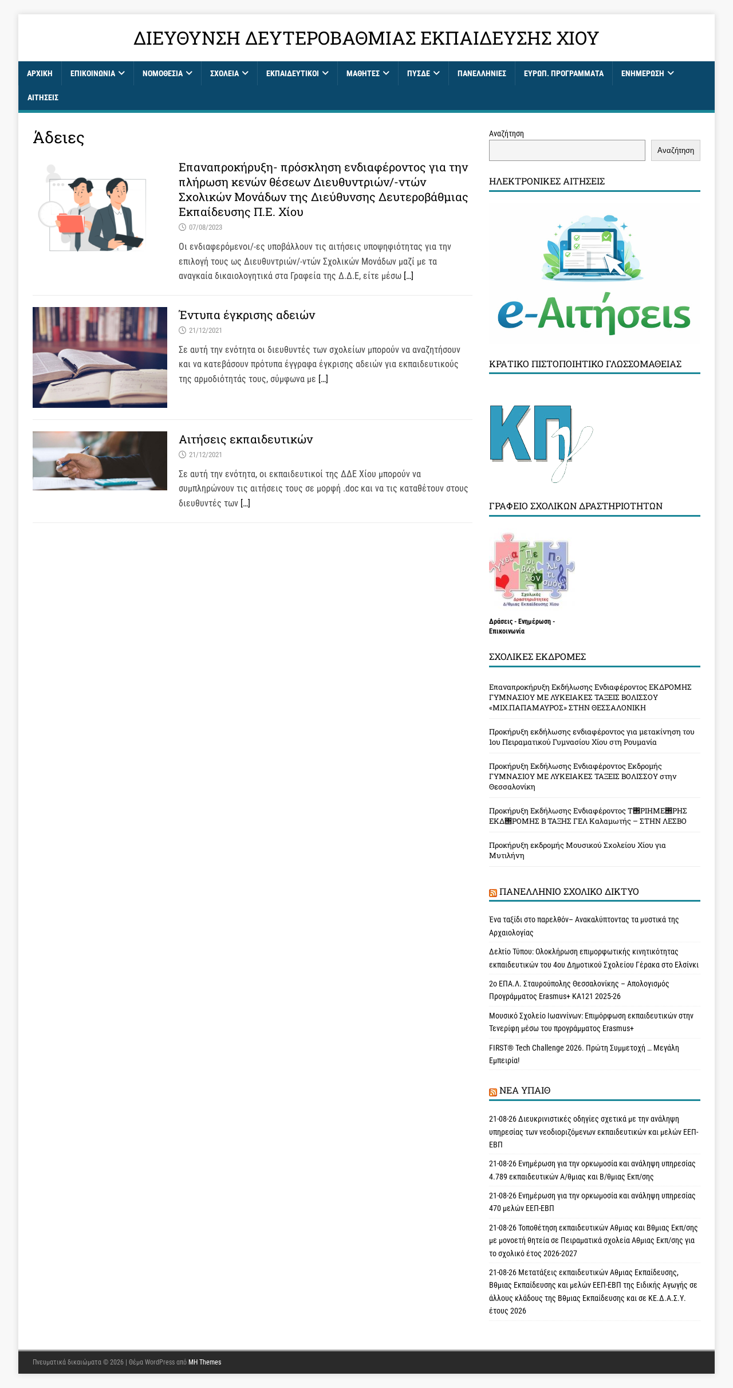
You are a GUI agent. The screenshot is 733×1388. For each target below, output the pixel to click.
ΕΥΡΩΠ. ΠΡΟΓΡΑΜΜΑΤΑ (564, 73)
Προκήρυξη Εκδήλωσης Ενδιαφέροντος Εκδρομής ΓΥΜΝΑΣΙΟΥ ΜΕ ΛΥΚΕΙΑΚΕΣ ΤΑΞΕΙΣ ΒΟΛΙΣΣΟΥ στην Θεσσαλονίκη (582, 776)
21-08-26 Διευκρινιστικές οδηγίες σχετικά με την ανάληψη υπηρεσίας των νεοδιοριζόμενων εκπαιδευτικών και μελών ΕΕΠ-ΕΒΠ (593, 1131)
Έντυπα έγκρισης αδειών (247, 314)
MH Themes (204, 1362)
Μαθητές (363, 73)
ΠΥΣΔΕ (418, 73)
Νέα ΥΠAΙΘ (524, 1090)
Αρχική (40, 73)
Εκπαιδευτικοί (292, 73)
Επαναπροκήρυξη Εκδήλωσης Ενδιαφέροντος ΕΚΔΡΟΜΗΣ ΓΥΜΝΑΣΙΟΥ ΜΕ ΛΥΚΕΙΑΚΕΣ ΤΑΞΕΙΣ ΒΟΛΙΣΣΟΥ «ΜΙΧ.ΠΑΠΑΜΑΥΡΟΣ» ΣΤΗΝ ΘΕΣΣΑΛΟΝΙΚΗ (590, 697)
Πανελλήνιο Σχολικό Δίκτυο (569, 891)
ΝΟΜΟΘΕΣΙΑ (163, 73)
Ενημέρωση (642, 73)
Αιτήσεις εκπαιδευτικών (246, 438)
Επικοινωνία (92, 73)
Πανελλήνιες (482, 73)
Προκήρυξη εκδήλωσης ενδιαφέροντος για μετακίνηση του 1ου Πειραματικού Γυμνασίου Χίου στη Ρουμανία (592, 736)
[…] (408, 275)
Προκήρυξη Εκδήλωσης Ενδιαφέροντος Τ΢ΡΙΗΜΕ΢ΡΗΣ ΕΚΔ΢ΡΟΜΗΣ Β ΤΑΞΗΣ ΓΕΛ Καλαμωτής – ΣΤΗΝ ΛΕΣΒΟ (588, 815)
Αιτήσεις (42, 97)
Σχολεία (224, 73)
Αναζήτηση (506, 133)
